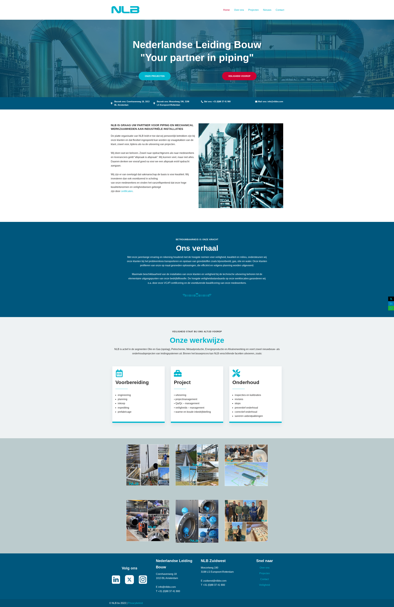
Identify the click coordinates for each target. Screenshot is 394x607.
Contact (280, 10)
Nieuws (267, 10)
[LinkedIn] (391, 303)
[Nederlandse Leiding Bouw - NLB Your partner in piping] (125, 10)
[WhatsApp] (391, 308)
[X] (391, 299)
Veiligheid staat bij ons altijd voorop (197, 331)
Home (226, 10)
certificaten (127, 191)
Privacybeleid (135, 603)
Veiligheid (264, 585)
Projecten (253, 10)
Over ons (239, 10)
